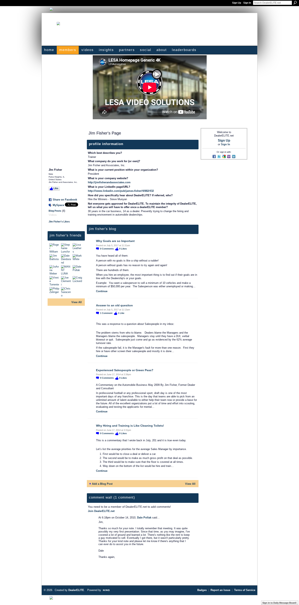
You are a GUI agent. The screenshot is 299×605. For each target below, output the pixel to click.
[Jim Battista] (54, 259)
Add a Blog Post (102, 483)
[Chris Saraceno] (66, 292)
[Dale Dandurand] (66, 259)
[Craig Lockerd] (78, 281)
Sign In (247, 2)
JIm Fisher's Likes (59, 221)
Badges (202, 590)
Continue (101, 291)
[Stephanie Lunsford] (66, 248)
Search (295, 2)
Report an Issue (220, 590)
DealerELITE (76, 590)
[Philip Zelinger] (54, 292)
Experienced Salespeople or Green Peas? (124, 370)
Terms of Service (244, 590)
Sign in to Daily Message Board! (279, 603)
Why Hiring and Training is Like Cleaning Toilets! (130, 425)
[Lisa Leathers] (78, 248)
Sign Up (236, 2)
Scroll (289, 596)
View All (76, 302)
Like (55, 188)
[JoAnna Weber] (54, 270)
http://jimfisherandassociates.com (109, 182)
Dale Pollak (144, 517)
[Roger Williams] (54, 248)
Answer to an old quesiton (114, 305)
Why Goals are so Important (115, 241)
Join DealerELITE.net (101, 511)
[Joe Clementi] (66, 281)
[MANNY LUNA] (66, 270)
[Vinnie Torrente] (54, 281)
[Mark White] (78, 259)
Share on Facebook (65, 199)
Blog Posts (55, 210)
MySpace (58, 205)
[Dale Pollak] (78, 270)
